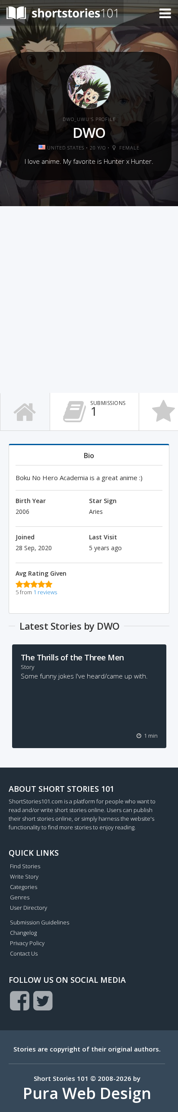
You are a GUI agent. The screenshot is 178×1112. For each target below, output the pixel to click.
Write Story (24, 876)
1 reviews (45, 592)
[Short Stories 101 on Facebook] (20, 1000)
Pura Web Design (87, 1093)
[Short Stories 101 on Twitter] (43, 1000)
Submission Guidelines (39, 922)
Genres (19, 897)
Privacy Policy (27, 943)
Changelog (23, 933)
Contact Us (24, 953)
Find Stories (25, 866)
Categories (23, 887)
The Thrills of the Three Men (72, 657)
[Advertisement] (89, 299)
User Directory (28, 907)
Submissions (108, 409)
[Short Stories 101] (62, 12)
